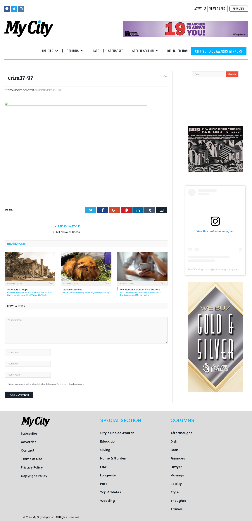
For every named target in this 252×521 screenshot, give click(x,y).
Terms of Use (31, 459)
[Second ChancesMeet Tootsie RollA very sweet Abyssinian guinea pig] (86, 268)
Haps (95, 50)
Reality (176, 484)
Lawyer (176, 467)
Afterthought (181, 433)
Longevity (108, 475)
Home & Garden (113, 458)
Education (108, 441)
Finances (177, 458)
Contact (27, 450)
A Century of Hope (29, 292)
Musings (177, 475)
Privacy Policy (32, 467)
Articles (47, 50)
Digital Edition (177, 50)
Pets (103, 484)
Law (103, 467)
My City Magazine (198, 269)
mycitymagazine (222, 269)
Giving (105, 450)
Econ (174, 450)
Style (174, 492)
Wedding (107, 501)
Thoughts (178, 501)
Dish (173, 441)
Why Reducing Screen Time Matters (140, 292)
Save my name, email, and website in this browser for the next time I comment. (46, 384)
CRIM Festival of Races (66, 232)
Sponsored (115, 50)
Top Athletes (110, 492)
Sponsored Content (21, 90)
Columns (73, 50)
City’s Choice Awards (117, 433)
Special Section (143, 50)
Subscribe (29, 433)
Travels (176, 509)
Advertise (29, 442)
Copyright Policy (34, 476)
